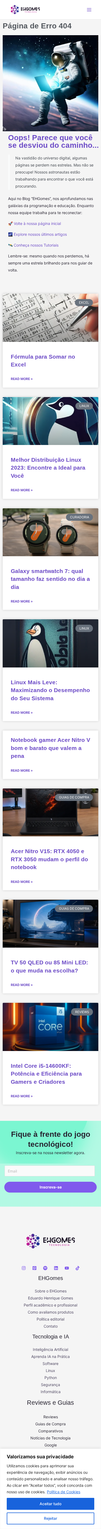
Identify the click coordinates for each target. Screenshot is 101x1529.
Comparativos (50, 1431)
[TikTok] (77, 1268)
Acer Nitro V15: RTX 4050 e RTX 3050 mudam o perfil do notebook (49, 859)
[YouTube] (67, 1268)
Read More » (22, 379)
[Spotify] (45, 1268)
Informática (51, 1391)
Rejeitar (50, 1518)
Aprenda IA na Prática (50, 1356)
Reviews (50, 1417)
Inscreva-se (51, 1187)
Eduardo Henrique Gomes (50, 1298)
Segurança (50, 1384)
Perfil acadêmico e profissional (50, 1305)
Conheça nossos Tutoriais (36, 245)
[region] (50, 1489)
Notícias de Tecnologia (50, 1438)
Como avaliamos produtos (51, 1312)
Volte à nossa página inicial (37, 223)
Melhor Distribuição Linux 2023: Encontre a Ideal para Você (48, 468)
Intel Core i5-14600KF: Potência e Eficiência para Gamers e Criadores (46, 1074)
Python (50, 1377)
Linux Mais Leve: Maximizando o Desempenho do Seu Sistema (50, 690)
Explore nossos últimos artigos (40, 234)
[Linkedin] (56, 1268)
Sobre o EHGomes (51, 1291)
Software (50, 1363)
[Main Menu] (89, 9)
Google (50, 1445)
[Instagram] (24, 1268)
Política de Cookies (63, 1491)
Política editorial (50, 1319)
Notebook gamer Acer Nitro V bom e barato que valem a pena (50, 748)
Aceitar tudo (50, 1503)
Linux (50, 1370)
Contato (51, 1326)
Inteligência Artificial (50, 1349)
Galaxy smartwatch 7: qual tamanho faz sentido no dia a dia (50, 579)
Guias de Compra (50, 1424)
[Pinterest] (34, 1268)
